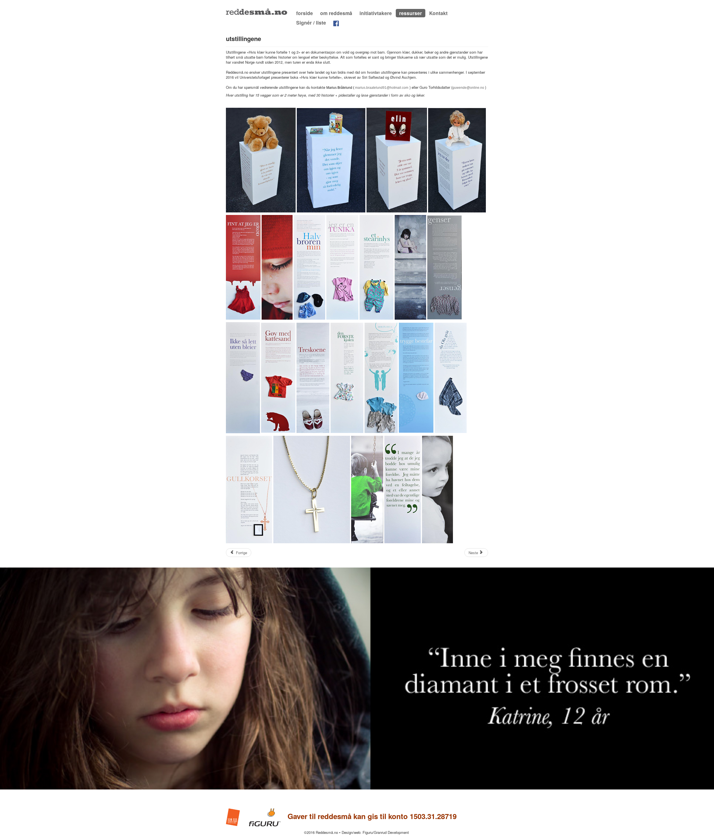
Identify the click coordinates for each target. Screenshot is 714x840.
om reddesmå (336, 13)
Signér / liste (311, 22)
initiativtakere (376, 13)
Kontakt (438, 13)
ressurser (410, 13)
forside (304, 13)
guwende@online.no (468, 88)
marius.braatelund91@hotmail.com (381, 88)
